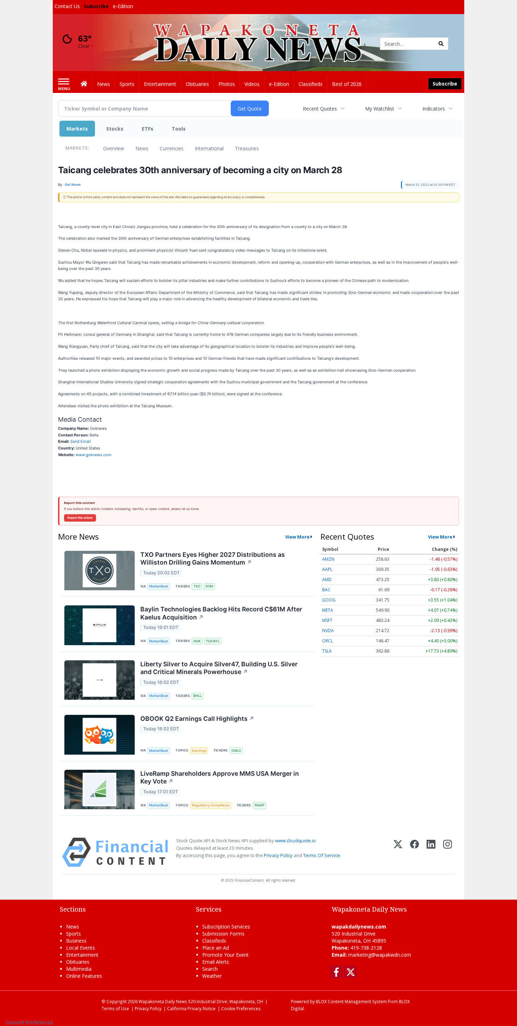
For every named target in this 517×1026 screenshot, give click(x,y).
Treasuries (247, 148)
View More (297, 537)
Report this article (80, 518)
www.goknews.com (93, 454)
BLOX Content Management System (351, 1001)
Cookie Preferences (241, 1008)
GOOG (329, 600)
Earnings (199, 751)
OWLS (236, 751)
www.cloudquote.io (295, 840)
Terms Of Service (321, 855)
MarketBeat (158, 586)
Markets (77, 128)
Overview (113, 148)
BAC (326, 590)
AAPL (327, 569)
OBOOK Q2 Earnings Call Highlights (197, 718)
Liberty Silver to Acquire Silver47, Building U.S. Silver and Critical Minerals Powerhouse (219, 668)
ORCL (327, 641)
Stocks (114, 128)
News (141, 148)
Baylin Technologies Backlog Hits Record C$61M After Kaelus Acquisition (221, 613)
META (327, 610)
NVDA (328, 631)
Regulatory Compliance (210, 805)
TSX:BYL (212, 641)
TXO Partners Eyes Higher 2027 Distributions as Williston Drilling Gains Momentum (212, 558)
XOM (209, 586)
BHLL (197, 696)
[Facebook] (414, 852)
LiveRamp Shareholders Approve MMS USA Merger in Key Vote (219, 777)
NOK (196, 641)
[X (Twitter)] (398, 852)
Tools (179, 128)
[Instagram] (447, 852)
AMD (327, 580)
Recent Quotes (320, 108)
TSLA (327, 651)
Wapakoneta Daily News (163, 1001)
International (209, 148)
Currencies (172, 148)
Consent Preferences (29, 1022)
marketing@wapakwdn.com (379, 954)
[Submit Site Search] (441, 44)
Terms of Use (115, 1008)
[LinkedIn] (431, 852)
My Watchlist (379, 108)
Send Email (80, 441)
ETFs (147, 128)
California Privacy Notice (191, 1008)
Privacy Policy (278, 855)
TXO (196, 586)
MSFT (327, 620)
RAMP (259, 805)
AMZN (328, 559)
